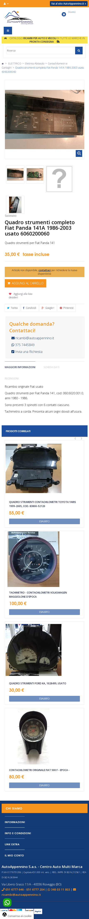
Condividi (30, 308)
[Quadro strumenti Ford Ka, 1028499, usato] (44, 650)
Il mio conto (14, 855)
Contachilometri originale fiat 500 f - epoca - (39, 770)
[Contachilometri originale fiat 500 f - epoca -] (44, 736)
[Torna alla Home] (3, 63)
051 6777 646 (14, 889)
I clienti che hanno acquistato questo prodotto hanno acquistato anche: (12, 162)
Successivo (10, 215)
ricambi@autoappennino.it (34, 338)
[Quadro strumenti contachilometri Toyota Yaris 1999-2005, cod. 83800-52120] (44, 468)
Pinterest (68, 308)
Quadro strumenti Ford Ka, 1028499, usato (37, 683)
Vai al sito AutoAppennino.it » (68, 3)
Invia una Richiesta (28, 351)
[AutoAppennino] (22, 17)
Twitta (14, 308)
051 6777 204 (35, 889)
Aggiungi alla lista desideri (20, 295)
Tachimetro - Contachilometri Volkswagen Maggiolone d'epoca (38, 594)
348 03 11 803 (60, 889)
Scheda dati (51, 367)
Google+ (49, 308)
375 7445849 (24, 345)
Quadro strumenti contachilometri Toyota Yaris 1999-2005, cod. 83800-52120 (42, 504)
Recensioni (12, 378)
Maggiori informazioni (20, 367)
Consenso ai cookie (17, 916)
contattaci (44, 270)
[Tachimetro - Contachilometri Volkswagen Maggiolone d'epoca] (44, 559)
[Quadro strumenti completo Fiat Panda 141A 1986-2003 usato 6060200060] (15, 174)
